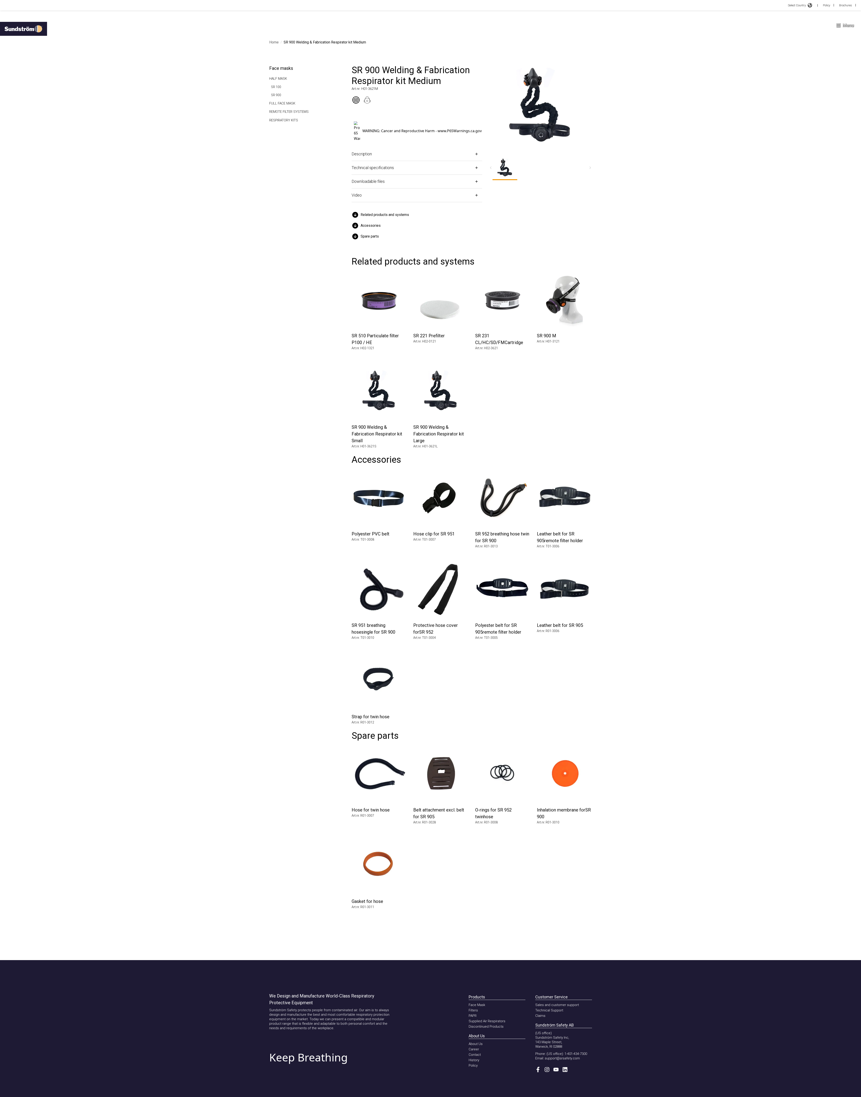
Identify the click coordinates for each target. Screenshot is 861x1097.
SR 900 (276, 95)
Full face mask (282, 103)
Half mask (278, 79)
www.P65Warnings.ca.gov (460, 130)
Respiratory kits (283, 120)
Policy (826, 5)
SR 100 (276, 87)
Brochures (845, 5)
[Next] (590, 167)
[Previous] (491, 167)
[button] (417, 214)
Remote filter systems (289, 112)
